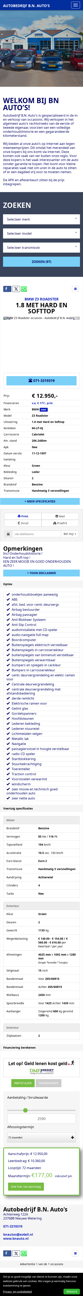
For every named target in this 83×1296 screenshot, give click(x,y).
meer (43, 409)
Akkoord (71, 1291)
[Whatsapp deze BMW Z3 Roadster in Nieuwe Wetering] (25, 289)
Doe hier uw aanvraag (26, 1186)
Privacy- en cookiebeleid (17, 1291)
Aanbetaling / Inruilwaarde (27, 1097)
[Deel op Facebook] (7, 289)
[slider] (25, 1110)
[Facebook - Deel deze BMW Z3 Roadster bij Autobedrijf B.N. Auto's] (7, 1253)
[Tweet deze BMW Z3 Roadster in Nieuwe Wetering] (16, 289)
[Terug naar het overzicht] (75, 289)
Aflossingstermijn (20, 1127)
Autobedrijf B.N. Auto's (26, 5)
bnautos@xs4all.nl (18, 1234)
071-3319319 (43, 380)
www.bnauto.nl (16, 1238)
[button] (9, 318)
